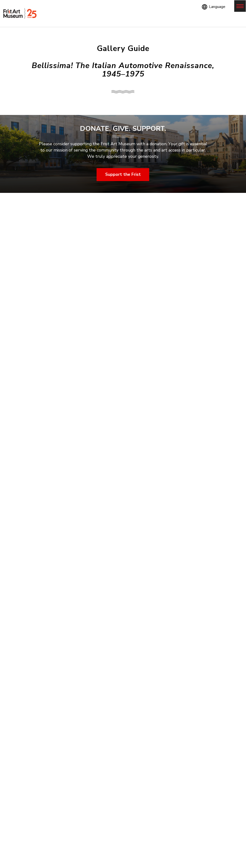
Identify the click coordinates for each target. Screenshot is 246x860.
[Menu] (240, 6)
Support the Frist (123, 174)
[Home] (20, 13)
